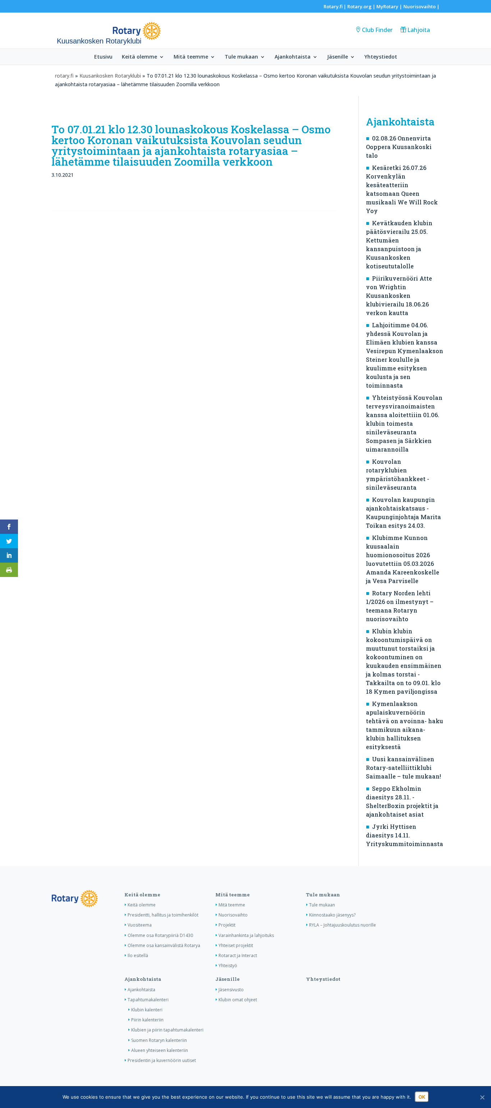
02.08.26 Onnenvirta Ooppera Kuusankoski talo (399, 146)
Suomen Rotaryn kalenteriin (159, 1040)
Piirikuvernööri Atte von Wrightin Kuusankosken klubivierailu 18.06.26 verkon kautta (399, 295)
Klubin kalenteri (146, 1010)
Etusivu (103, 57)
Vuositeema (140, 925)
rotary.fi (64, 75)
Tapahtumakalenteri (148, 1000)
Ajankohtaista (293, 57)
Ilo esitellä (138, 955)
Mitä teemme (191, 57)
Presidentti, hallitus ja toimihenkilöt (163, 915)
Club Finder (377, 30)
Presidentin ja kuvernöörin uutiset (162, 1060)
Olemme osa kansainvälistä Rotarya (164, 945)
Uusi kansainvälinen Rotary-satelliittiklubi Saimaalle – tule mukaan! (403, 767)
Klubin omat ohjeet (238, 1000)
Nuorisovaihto (419, 6)
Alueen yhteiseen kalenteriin (159, 1050)
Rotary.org (359, 6)
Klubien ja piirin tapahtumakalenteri (167, 1030)
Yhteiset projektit (236, 945)
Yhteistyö (228, 965)
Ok (421, 1097)
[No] (482, 1097)
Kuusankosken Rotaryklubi (110, 75)
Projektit (227, 925)
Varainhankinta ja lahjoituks (246, 935)
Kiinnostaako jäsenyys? (332, 915)
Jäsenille (337, 57)
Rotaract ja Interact (238, 955)
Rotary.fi (333, 6)
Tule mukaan (241, 57)
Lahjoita (418, 30)
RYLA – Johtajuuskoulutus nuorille (342, 925)
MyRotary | (389, 6)
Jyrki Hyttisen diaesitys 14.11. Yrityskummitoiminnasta (404, 835)
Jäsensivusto (231, 990)
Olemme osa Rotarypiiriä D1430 (160, 935)
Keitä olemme (139, 57)
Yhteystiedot (380, 57)
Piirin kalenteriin (147, 1020)
